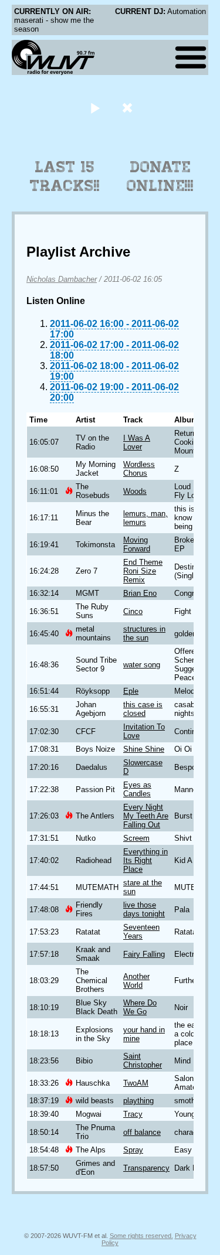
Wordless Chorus (139, 469)
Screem (136, 838)
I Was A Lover (136, 442)
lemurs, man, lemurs (145, 518)
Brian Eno (140, 593)
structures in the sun (144, 633)
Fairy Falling (144, 954)
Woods (135, 491)
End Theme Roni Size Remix (143, 571)
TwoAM (135, 1083)
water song (141, 664)
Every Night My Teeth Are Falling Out (145, 816)
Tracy (133, 1114)
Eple (130, 691)
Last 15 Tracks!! (65, 176)
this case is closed (143, 709)
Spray (133, 1149)
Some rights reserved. (141, 1235)
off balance (142, 1132)
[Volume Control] (129, 107)
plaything (138, 1100)
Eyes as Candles (137, 789)
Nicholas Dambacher (61, 279)
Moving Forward (136, 544)
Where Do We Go (140, 1007)
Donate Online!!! (160, 176)
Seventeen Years (141, 931)
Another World (136, 981)
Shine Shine (143, 749)
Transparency (146, 1168)
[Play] (95, 107)
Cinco (133, 611)
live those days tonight (144, 909)
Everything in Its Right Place (145, 860)
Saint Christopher (142, 1060)
